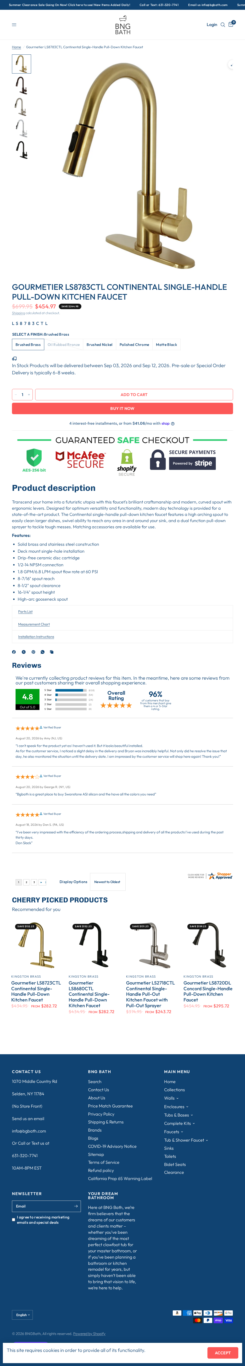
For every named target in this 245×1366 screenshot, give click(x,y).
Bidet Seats (175, 1164)
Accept (223, 1352)
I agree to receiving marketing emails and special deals (43, 1220)
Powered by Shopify (89, 1333)
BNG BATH (99, 1072)
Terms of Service (103, 1162)
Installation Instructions (36, 636)
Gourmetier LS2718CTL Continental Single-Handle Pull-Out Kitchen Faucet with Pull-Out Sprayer (150, 994)
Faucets (171, 1131)
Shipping (18, 313)
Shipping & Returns (106, 1122)
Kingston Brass (26, 976)
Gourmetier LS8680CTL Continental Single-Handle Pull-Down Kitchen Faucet (89, 994)
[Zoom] (232, 64)
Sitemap (96, 1154)
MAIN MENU (177, 1072)
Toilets (170, 1156)
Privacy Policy (101, 1114)
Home (16, 47)
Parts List (25, 611)
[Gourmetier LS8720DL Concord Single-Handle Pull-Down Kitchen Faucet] (209, 945)
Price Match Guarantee (110, 1106)
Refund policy (101, 1170)
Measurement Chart (34, 624)
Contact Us (98, 1089)
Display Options (74, 881)
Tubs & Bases (176, 1115)
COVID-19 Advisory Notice (112, 1146)
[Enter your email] (76, 1206)
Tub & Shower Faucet (184, 1140)
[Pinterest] (34, 652)
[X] (25, 652)
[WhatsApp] (43, 652)
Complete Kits (177, 1123)
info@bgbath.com (29, 1131)
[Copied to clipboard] (53, 652)
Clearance (174, 1172)
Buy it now (122, 408)
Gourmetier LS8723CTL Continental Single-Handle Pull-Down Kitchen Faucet (36, 991)
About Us (96, 1098)
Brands (95, 1130)
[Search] (223, 25)
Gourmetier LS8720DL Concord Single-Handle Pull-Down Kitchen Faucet (208, 991)
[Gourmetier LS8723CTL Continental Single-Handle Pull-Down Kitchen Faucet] (36, 945)
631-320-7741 (25, 1155)
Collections (174, 1089)
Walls (169, 1098)
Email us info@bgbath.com (186, 4)
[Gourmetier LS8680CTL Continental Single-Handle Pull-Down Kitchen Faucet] (94, 945)
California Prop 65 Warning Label (120, 1178)
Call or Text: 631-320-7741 (137, 4)
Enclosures (174, 1106)
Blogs (93, 1138)
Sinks (169, 1148)
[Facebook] (15, 652)
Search (94, 1081)
